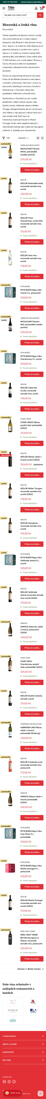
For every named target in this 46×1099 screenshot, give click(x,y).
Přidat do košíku (32, 170)
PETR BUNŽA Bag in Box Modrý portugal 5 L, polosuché (31, 868)
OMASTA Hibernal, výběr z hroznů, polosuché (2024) (31, 629)
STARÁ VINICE (25, 419)
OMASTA (23, 623)
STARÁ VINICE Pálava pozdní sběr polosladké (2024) (31, 425)
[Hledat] (40, 15)
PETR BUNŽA (25, 286)
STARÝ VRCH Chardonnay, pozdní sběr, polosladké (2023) (31, 664)
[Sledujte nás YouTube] (14, 1081)
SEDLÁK (23, 180)
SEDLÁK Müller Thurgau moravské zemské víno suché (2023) (31, 491)
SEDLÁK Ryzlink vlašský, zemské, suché (31, 697)
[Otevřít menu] (4, 8)
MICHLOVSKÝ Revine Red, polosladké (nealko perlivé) (31, 324)
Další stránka (34, 969)
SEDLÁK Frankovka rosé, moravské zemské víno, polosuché (31, 765)
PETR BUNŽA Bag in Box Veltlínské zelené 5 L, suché (31, 560)
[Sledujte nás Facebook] (4, 1081)
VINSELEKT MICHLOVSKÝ (29, 145)
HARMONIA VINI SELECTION (31, 724)
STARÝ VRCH (25, 658)
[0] (41, 8)
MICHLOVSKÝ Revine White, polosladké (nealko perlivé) (29, 151)
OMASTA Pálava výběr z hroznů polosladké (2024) (31, 799)
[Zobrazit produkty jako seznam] (38, 138)
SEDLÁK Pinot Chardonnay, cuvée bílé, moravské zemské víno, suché (31, 222)
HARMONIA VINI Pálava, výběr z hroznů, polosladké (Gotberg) (31, 730)
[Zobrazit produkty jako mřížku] (42, 138)
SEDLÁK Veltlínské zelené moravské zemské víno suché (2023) (31, 595)
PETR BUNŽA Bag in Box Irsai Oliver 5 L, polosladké (31, 834)
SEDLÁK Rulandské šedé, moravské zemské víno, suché (31, 186)
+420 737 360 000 (10, 2)
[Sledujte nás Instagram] (9, 1081)
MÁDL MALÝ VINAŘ (27, 931)
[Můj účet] (36, 8)
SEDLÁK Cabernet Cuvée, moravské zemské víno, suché (29, 390)
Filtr (8, 138)
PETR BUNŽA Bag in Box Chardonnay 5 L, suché (31, 357)
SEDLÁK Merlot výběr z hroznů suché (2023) (31, 458)
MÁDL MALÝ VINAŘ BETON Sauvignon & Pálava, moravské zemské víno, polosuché (31, 939)
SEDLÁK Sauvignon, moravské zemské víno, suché (31, 526)
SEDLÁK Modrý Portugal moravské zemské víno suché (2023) (31, 903)
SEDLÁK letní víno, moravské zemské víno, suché (31, 258)
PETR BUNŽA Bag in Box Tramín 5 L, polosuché (31, 291)
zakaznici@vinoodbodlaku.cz (32, 2)
